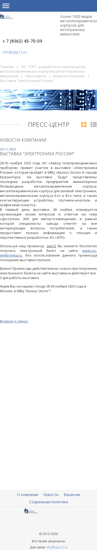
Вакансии (72, 494)
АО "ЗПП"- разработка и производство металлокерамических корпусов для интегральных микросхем (43, 71)
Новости (50, 494)
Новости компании (69, 76)
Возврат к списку (14, 321)
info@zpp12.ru (15, 52)
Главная (6, 66)
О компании (27, 494)
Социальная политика (48, 501)
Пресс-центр (35, 76)
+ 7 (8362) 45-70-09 (22, 41)
